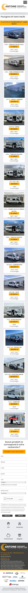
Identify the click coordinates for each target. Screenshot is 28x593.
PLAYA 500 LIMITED (14, 374)
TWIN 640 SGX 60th (14, 154)
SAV (8, 527)
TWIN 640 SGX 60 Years (14, 44)
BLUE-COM (21, 590)
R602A (14, 127)
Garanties (19, 527)
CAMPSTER (14, 402)
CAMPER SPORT (14, 265)
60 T (14, 182)
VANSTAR (14, 429)
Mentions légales (14, 588)
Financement (8, 539)
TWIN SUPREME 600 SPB (14, 72)
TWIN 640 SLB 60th (14, 237)
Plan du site (6, 588)
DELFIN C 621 (14, 347)
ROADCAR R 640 (14, 319)
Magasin (19, 539)
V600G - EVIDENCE (14, 99)
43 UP (14, 292)
